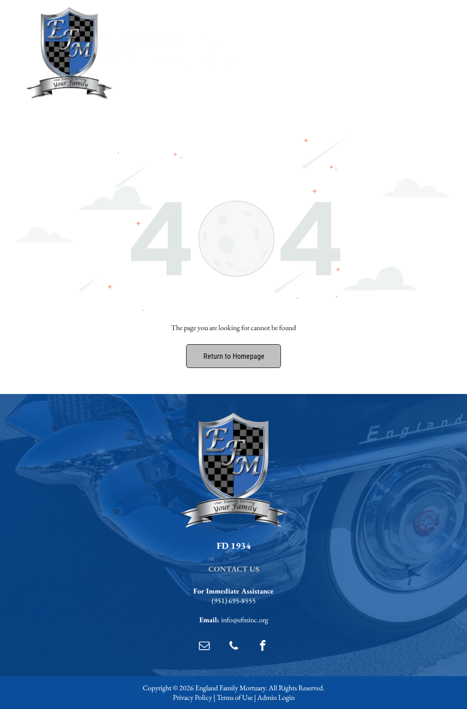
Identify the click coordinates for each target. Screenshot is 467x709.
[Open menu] (423, 54)
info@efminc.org (244, 620)
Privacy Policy (192, 697)
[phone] (233, 646)
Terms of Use (235, 697)
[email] (204, 646)
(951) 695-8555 (234, 600)
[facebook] (263, 646)
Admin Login (276, 697)
